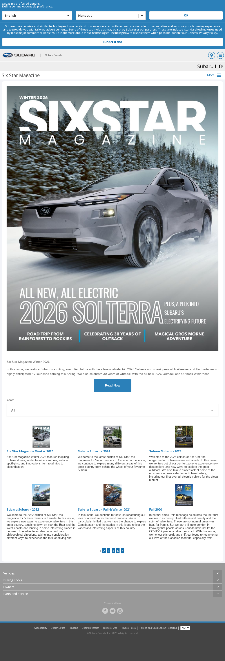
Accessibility (40, 628)
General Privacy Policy (202, 33)
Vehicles (9, 573)
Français (73, 628)
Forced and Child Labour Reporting (158, 628)
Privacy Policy (128, 628)
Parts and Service (15, 594)
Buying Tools (12, 580)
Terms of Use (110, 628)
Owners (8, 587)
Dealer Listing (58, 628)
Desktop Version (90, 628)
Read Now (112, 385)
